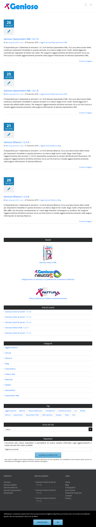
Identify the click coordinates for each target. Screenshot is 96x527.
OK (58, 522)
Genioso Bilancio (11, 487)
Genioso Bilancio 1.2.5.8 (16, 196)
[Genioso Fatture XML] (48, 253)
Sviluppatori (70, 487)
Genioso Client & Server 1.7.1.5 (18, 317)
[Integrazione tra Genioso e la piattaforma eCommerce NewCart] (48, 274)
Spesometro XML (61, 42)
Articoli (8, 353)
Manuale (9, 379)
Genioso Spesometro (12, 490)
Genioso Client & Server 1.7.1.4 (18, 322)
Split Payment (47, 415)
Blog (53, 42)
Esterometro (10, 369)
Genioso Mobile (10, 485)
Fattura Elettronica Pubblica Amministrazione (48, 298)
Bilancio (54, 146)
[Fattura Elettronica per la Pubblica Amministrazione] (48, 292)
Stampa (59, 415)
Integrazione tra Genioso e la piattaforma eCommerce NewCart (48, 279)
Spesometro (10, 390)
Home (67, 482)
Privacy (68, 498)
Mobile (8, 385)
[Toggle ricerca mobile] (86, 4)
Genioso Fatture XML (48, 262)
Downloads (8, 493)
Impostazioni (42, 522)
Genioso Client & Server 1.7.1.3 (18, 333)
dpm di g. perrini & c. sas (14, 42)
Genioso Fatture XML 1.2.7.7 (16, 327)
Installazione (50, 411)
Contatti (68, 495)
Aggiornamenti (45, 42)
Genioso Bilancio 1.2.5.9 (16, 142)
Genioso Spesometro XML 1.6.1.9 (21, 38)
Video (67, 415)
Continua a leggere (85, 61)
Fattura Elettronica (35, 411)
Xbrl (73, 415)
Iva (75, 411)
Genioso (7, 482)
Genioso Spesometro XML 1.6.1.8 (21, 90)
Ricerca (7, 415)
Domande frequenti (73, 493)
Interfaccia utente (64, 411)
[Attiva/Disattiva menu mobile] (91, 4)
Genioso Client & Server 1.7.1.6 (18, 311)
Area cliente (70, 490)
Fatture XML (10, 374)
